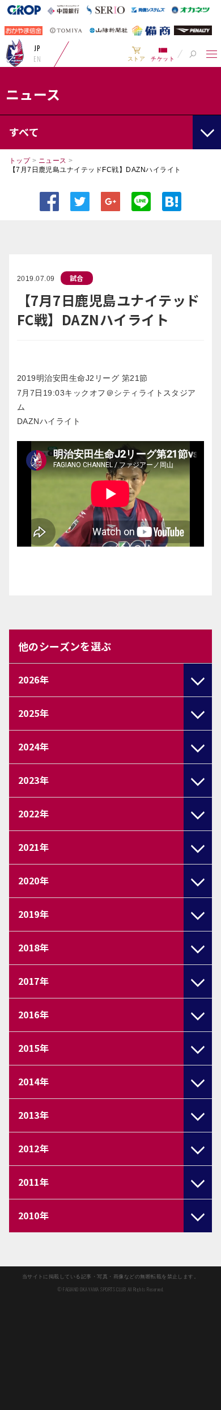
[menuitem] (136, 54)
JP (37, 48)
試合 (77, 278)
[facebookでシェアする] (49, 201)
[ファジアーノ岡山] (15, 53)
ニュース (53, 161)
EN (37, 59)
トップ (19, 161)
